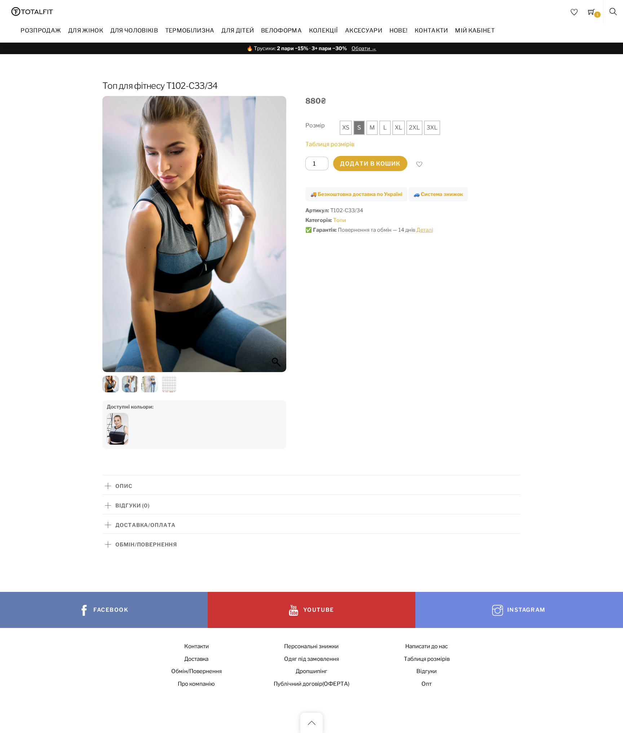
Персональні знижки (311, 646)
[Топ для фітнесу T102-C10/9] (117, 429)
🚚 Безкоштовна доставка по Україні (356, 194)
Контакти (431, 30)
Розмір (315, 125)
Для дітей (237, 30)
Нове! (398, 30)
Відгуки (426, 671)
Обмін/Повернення (196, 671)
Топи (339, 220)
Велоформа (281, 30)
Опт (426, 683)
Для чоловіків (134, 30)
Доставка (196, 658)
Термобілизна (190, 30)
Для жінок (85, 30)
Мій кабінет (475, 30)
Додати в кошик (370, 163)
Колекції (323, 30)
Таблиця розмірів (329, 144)
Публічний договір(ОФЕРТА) (311, 683)
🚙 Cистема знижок (438, 194)
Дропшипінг (311, 671)
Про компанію (196, 683)
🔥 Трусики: (311, 48)
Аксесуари (363, 30)
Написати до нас (426, 646)
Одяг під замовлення (311, 658)
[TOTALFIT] (32, 10)
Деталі (424, 230)
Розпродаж (41, 30)
